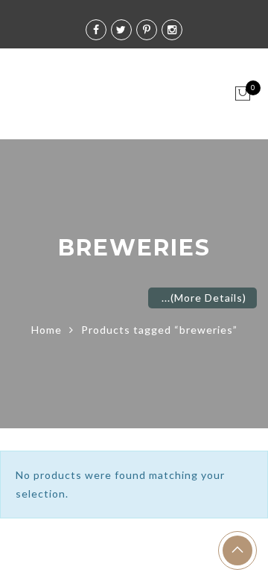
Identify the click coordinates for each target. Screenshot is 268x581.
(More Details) (208, 297)
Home (46, 329)
